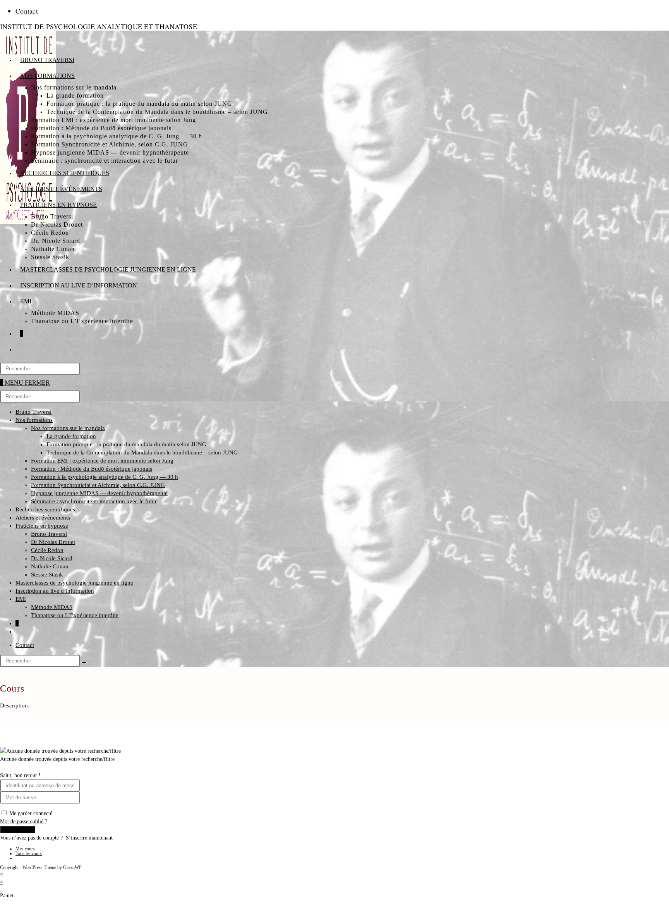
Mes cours (25, 849)
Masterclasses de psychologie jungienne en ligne (74, 583)
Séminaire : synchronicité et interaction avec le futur (94, 501)
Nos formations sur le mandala (68, 428)
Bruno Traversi (33, 412)
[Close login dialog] (2, 769)
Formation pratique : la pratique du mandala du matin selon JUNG (126, 444)
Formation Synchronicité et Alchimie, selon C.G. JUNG (98, 485)
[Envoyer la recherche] (84, 662)
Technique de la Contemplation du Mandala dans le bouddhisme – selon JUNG (142, 452)
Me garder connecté (30, 813)
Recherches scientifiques (45, 509)
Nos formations (34, 420)
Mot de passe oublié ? (23, 821)
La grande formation (71, 436)
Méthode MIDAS (51, 607)
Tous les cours (28, 853)
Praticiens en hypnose (41, 526)
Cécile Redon (47, 550)
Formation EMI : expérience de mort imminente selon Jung (102, 461)
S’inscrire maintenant (89, 838)
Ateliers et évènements (42, 517)
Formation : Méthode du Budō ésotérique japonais (91, 469)
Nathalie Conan (50, 566)
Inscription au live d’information (54, 591)
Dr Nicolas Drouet (53, 542)
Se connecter (18, 830)
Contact (26, 10)
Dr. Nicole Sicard (51, 558)
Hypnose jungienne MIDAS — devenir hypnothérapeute (99, 493)
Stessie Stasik (47, 574)
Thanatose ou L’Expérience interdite (74, 615)
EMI (20, 599)
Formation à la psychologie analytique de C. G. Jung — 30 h (104, 477)
